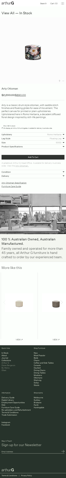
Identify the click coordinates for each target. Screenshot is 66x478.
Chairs (36, 360)
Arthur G (5, 363)
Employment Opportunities (13, 402)
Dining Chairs (39, 370)
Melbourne (38, 397)
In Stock (5, 353)
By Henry (6, 367)
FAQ (3, 405)
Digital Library (8, 400)
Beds (36, 358)
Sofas (36, 382)
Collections (6, 360)
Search (43, 3)
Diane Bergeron (8, 365)
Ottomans (38, 377)
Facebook (6, 424)
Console (37, 365)
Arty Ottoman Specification (14, 182)
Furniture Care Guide (11, 186)
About (4, 355)
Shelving (37, 380)
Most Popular (39, 355)
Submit (62, 452)
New (36, 353)
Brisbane (37, 402)
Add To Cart (33, 157)
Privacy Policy (26, 475)
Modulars (38, 375)
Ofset (4, 370)
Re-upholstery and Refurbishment (16, 410)
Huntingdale (39, 407)
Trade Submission (9, 415)
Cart (54, 3)
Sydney (37, 400)
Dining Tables (39, 372)
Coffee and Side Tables (44, 363)
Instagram (6, 422)
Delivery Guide (8, 397)
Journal (5, 358)
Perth (36, 405)
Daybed (37, 367)
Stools (36, 385)
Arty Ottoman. (22, 165)
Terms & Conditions (10, 412)
